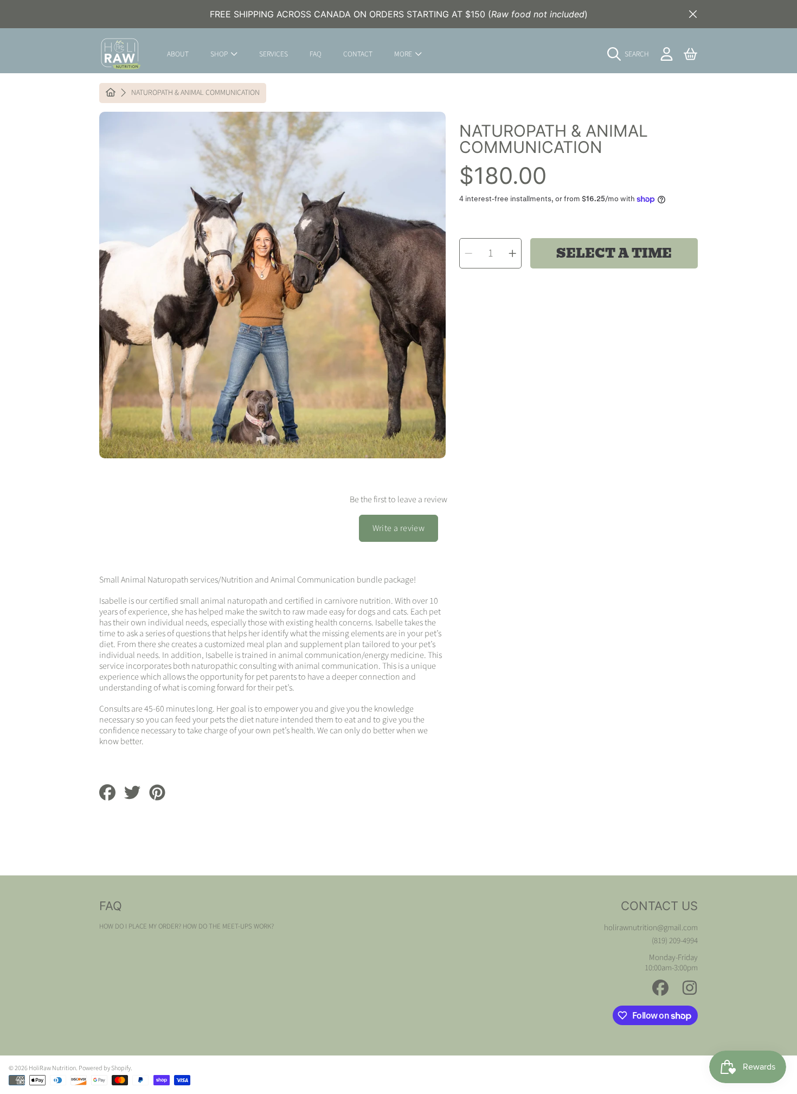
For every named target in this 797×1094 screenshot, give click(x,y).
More (404, 54)
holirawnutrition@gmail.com (651, 927)
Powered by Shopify (105, 1068)
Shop (219, 54)
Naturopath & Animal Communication (195, 93)
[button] (630, 54)
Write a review (398, 528)
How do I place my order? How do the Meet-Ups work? (186, 926)
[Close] (692, 14)
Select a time (614, 253)
